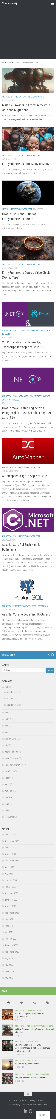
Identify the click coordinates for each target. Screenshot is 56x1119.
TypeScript (7, 334)
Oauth (7, 784)
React (47, 330)
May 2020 (8, 978)
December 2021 (11, 893)
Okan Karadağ (9, 3)
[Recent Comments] (34, 1003)
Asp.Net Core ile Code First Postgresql (26, 614)
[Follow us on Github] (52, 655)
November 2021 (11, 899)
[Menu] (52, 3)
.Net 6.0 (10, 97)
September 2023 (11, 841)
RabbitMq (8, 797)
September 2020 (11, 952)
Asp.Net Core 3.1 (14, 698)
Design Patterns (11, 751)
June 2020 (9, 971)
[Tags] (47, 1003)
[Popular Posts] (21, 1003)
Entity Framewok (11, 758)
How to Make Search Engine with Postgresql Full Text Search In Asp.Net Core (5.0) (26, 413)
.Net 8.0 (7, 725)
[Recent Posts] (8, 1003)
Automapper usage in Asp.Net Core (24, 476)
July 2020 (8, 965)
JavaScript (9, 771)
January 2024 (10, 834)
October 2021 (10, 906)
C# (16, 155)
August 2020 (9, 958)
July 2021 (8, 919)
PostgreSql (13, 400)
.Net (4, 97)
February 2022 (10, 880)
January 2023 (10, 847)
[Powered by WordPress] (19, 1105)
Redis (6, 810)
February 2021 (10, 938)
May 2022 (8, 873)
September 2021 (11, 913)
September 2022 (11, 860)
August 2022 (9, 867)
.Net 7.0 (18, 97)
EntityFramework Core (33, 97)
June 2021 (9, 925)
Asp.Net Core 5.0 (9, 330)
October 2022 (10, 854)
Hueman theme (41, 1105)
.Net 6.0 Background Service (27, 1063)
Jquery (7, 778)
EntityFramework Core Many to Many (25, 164)
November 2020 (11, 945)
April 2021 (8, 932)
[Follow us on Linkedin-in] (48, 655)
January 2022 (10, 886)
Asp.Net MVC (12, 705)
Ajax (6, 732)
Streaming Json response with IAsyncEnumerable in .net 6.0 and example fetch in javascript (32, 1048)
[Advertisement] (28, 29)
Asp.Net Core (8, 396)
